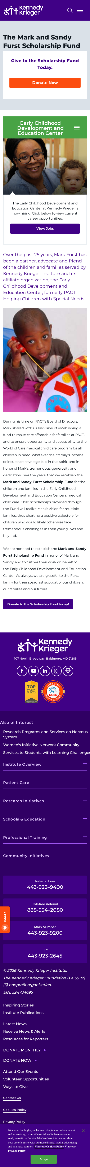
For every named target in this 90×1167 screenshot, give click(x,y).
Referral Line (45, 884)
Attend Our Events (20, 1071)
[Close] (83, 1130)
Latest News (15, 1024)
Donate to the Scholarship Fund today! (38, 604)
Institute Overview (22, 764)
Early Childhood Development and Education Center (40, 128)
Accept (44, 1159)
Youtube (33, 671)
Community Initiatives (26, 856)
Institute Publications (23, 1012)
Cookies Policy (14, 1110)
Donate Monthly (22, 1050)
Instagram (56, 671)
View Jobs (45, 229)
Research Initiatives (23, 801)
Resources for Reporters (25, 1039)
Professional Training (25, 837)
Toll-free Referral (45, 907)
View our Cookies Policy (49, 1146)
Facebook (22, 671)
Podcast (68, 671)
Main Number (45, 930)
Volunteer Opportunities (26, 1079)
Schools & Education (24, 819)
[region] (45, 1145)
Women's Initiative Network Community (41, 745)
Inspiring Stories (18, 1005)
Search (70, 10)
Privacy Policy (14, 1122)
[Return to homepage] (32, 10)
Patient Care (16, 782)
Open (80, 11)
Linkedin (45, 671)
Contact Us (12, 1098)
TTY (45, 953)
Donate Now (45, 82)
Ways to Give (15, 1086)
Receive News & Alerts (24, 1031)
